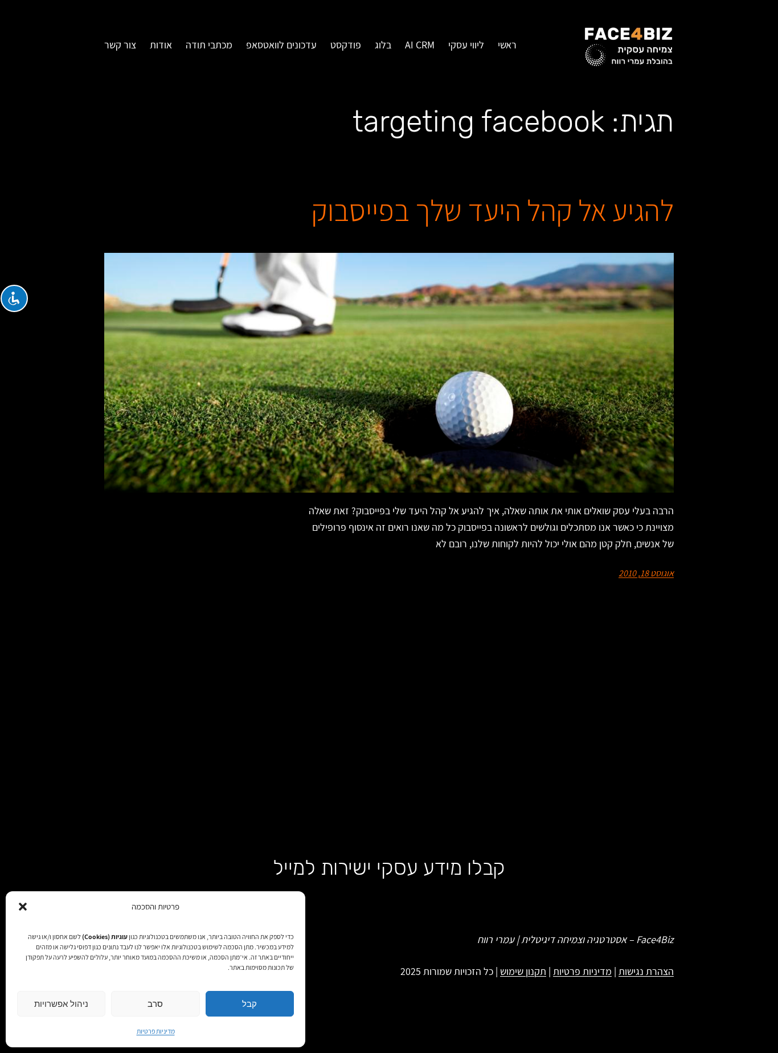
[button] (22, 906)
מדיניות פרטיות (156, 1031)
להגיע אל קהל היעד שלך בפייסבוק (493, 211)
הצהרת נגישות (646, 971)
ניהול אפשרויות (61, 1004)
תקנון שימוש (523, 971)
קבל (249, 1004)
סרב (155, 1004)
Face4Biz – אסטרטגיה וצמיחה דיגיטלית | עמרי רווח (575, 939)
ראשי (507, 44)
